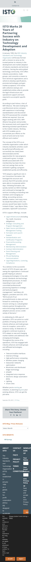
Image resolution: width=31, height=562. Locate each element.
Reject (21, 559)
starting (17, 387)
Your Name (26, 459)
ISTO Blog (17, 400)
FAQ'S (15, 455)
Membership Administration (16, 247)
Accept (10, 559)
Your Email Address (27, 469)
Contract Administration (14, 249)
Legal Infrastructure (13, 217)
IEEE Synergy (8, 439)
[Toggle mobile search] (24, 10)
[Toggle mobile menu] (27, 10)
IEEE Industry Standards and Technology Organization (15, 55)
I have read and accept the (25, 495)
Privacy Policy (11, 517)
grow (22, 390)
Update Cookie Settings (21, 516)
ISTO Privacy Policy (26, 481)
